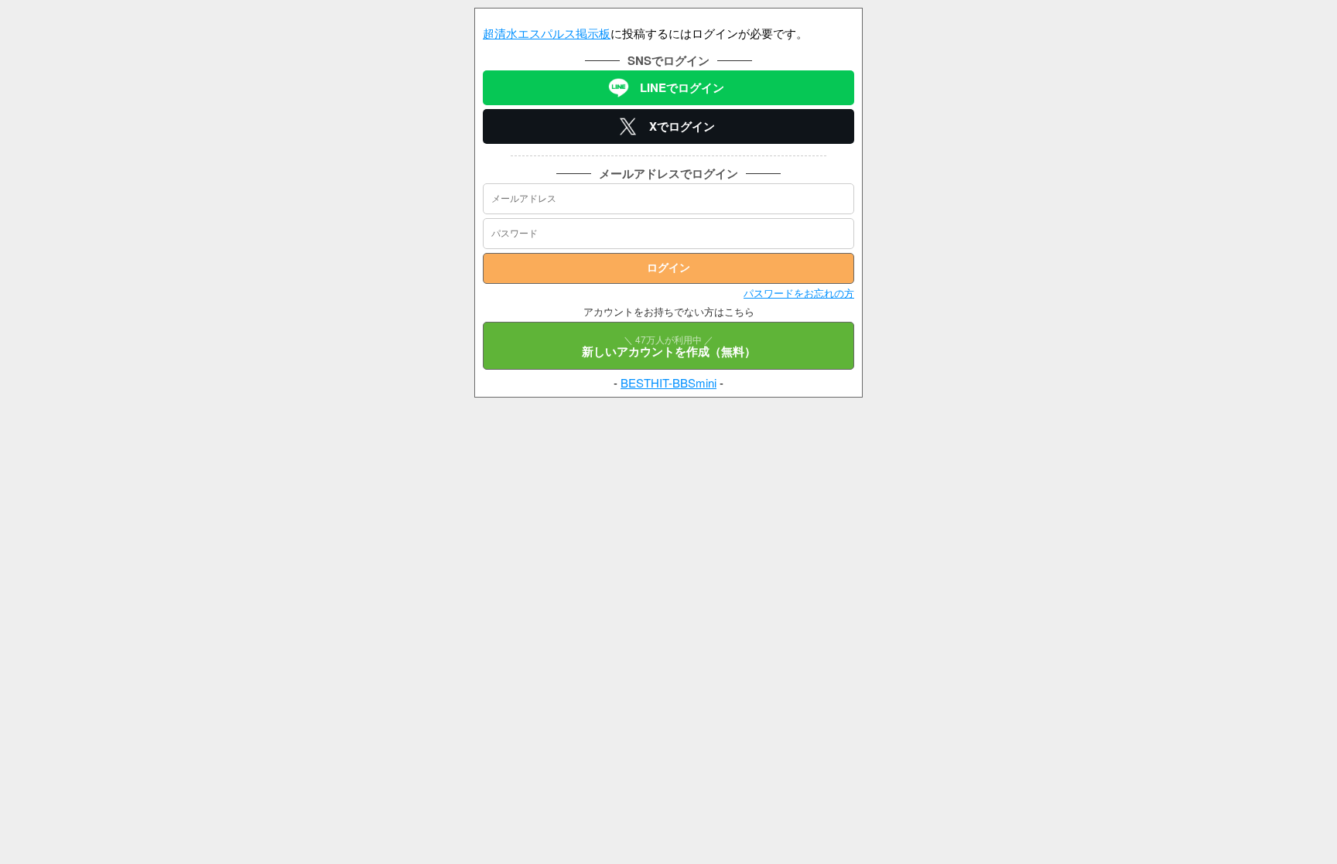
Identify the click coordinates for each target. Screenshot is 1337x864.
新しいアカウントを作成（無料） (669, 346)
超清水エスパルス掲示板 (546, 33)
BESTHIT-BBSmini (668, 382)
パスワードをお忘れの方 (799, 292)
